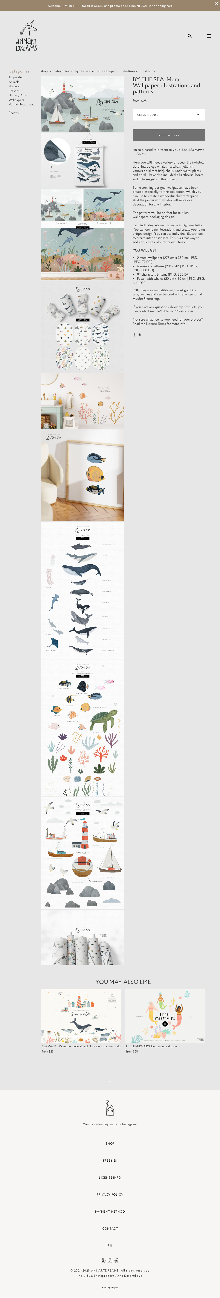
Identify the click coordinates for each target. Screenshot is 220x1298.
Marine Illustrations (21, 104)
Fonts (14, 112)
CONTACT (110, 1228)
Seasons (14, 91)
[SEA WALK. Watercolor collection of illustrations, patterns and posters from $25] (81, 1016)
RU (110, 1245)
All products (17, 77)
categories (61, 71)
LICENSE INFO (110, 1177)
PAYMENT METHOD (110, 1211)
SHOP (110, 1143)
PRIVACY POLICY (110, 1194)
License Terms (156, 324)
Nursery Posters (19, 95)
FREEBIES (110, 1160)
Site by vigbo (110, 1288)
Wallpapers (16, 100)
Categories (19, 71)
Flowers (14, 86)
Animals (14, 82)
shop (44, 71)
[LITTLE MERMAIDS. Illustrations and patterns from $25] (165, 1016)
